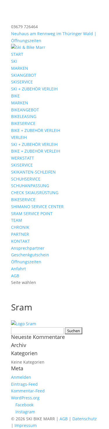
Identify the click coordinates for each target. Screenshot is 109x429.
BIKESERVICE (23, 123)
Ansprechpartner (27, 248)
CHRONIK (20, 227)
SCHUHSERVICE (25, 179)
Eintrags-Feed (24, 384)
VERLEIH (19, 137)
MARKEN (19, 68)
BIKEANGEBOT (25, 109)
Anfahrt (18, 268)
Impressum (26, 425)
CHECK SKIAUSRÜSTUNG (34, 192)
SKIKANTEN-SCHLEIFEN (33, 172)
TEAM (16, 220)
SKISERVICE (22, 82)
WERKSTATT (22, 158)
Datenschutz (84, 418)
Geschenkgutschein (30, 255)
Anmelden (21, 377)
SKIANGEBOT (23, 75)
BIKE (15, 96)
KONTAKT (20, 241)
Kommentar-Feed (28, 391)
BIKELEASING (23, 116)
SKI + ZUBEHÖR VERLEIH (34, 89)
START (17, 54)
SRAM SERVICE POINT (32, 213)
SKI (14, 61)
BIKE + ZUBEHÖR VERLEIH (35, 130)
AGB (15, 275)
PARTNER (20, 234)
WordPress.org (25, 398)
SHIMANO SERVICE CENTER (37, 206)
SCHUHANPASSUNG (30, 185)
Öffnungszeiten (26, 261)
